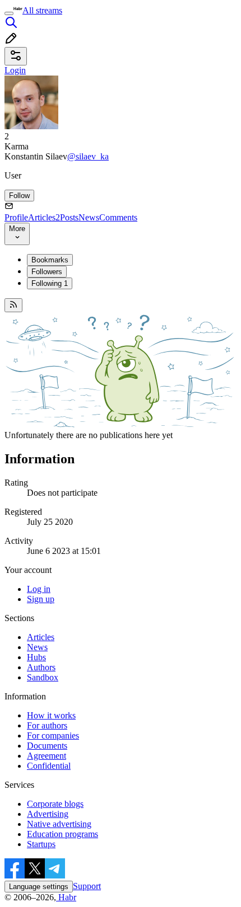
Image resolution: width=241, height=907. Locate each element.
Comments (118, 217)
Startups (41, 844)
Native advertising (59, 824)
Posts (69, 217)
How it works (51, 715)
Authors (41, 667)
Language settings (38, 886)
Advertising (47, 814)
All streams (42, 10)
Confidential (49, 765)
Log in (38, 589)
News (88, 217)
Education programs (62, 834)
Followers (46, 271)
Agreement (46, 755)
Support (87, 886)
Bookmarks (49, 260)
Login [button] (15, 70)
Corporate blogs (55, 804)
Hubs (36, 657)
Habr (66, 897)
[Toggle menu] (8, 13)
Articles (44, 217)
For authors (47, 725)
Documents (47, 745)
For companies (53, 735)
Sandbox (42, 677)
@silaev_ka (88, 156)
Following (49, 283)
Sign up (40, 599)
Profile (16, 217)
